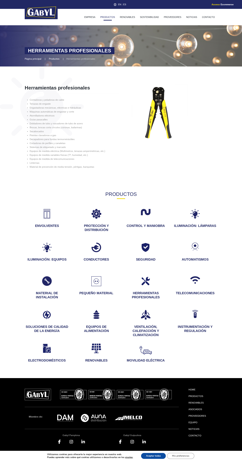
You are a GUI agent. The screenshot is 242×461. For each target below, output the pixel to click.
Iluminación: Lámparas (195, 226)
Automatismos (195, 259)
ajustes (129, 457)
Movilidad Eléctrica (146, 360)
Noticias (191, 17)
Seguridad (145, 259)
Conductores (96, 259)
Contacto (208, 17)
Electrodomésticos (47, 360)
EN (119, 4)
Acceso (223, 4)
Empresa (89, 17)
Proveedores (172, 17)
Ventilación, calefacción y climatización (146, 331)
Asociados (195, 409)
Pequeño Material (96, 293)
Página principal (33, 58)
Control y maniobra (146, 226)
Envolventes (47, 226)
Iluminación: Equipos (47, 259)
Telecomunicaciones (195, 293)
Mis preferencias (180, 455)
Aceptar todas (153, 455)
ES (124, 4)
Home (191, 389)
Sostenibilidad (149, 17)
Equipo (192, 422)
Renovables (127, 17)
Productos (107, 17)
